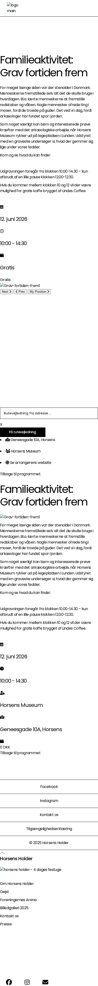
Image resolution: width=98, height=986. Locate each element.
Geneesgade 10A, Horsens (32, 439)
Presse (6, 924)
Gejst (4, 891)
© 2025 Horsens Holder (49, 842)
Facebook (49, 786)
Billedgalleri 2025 (14, 908)
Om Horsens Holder (17, 883)
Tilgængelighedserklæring (49, 828)
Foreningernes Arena (18, 900)
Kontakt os (49, 814)
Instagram (49, 800)
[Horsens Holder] (30, 869)
